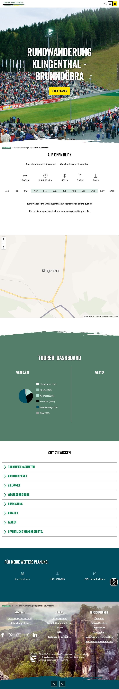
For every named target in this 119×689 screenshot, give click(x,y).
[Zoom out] (3, 243)
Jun (55, 190)
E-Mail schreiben (20, 623)
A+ (62, 683)
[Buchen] (115, 3)
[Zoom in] (3, 239)
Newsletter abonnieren (59, 623)
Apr (36, 190)
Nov (102, 190)
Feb (16, 190)
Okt (93, 190)
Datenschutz (99, 632)
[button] (59, 91)
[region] (59, 276)
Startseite (6, 147)
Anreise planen (59, 618)
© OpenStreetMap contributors (105, 316)
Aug (74, 190)
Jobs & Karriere (99, 623)
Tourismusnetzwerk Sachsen (99, 636)
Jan (7, 190)
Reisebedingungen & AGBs (99, 641)
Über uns (99, 618)
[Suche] (105, 4)
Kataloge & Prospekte (59, 636)
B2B (59, 632)
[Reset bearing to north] (3, 247)
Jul (64, 190)
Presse (59, 627)
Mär (26, 190)
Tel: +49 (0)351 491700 (19, 618)
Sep (83, 190)
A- (54, 683)
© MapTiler (88, 316)
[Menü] (110, 3)
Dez (112, 190)
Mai (45, 190)
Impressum (99, 627)
